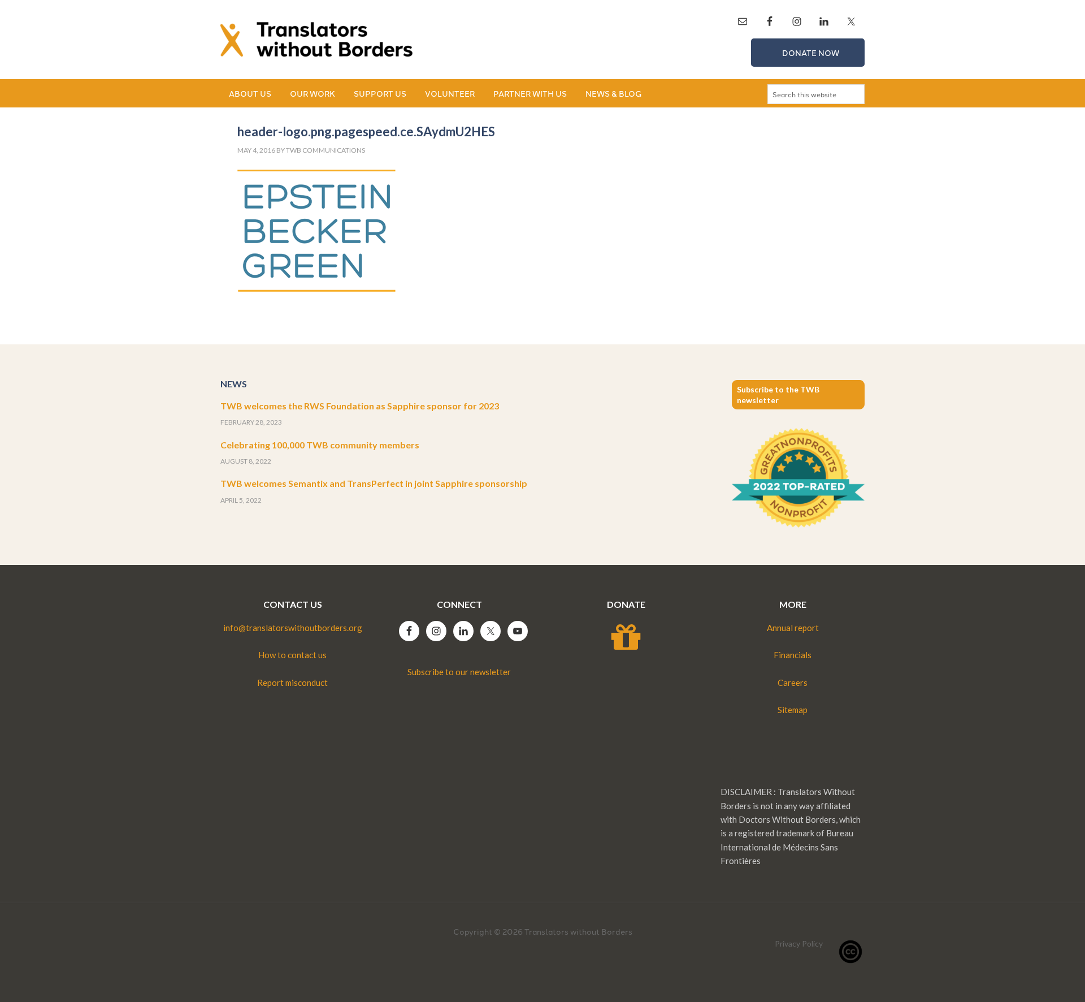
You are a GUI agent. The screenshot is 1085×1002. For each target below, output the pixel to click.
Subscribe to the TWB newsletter (778, 395)
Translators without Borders (316, 39)
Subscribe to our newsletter (459, 672)
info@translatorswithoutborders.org (292, 628)
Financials (792, 655)
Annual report (793, 628)
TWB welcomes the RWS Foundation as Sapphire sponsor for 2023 (359, 405)
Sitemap (793, 710)
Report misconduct (292, 682)
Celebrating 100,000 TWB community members (319, 444)
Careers (793, 682)
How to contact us (292, 655)
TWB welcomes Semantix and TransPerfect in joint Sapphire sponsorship (373, 483)
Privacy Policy (799, 943)
